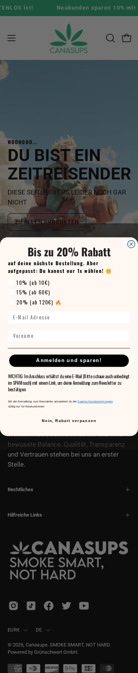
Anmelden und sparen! (69, 360)
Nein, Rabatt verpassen (69, 420)
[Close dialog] (131, 244)
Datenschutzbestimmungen (94, 401)
